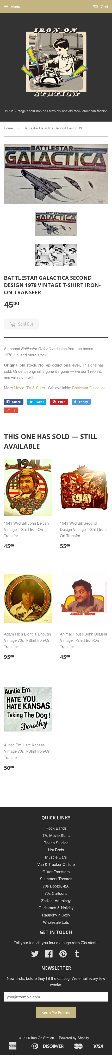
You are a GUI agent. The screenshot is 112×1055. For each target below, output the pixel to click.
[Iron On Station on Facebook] (49, 955)
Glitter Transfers (56, 871)
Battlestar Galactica (88, 387)
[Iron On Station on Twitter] (35, 955)
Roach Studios (56, 842)
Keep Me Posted (56, 1012)
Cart (104, 6)
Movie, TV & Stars (29, 387)
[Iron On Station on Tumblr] (77, 955)
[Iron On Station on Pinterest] (63, 955)
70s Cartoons (56, 893)
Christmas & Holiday (56, 907)
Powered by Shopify (74, 1037)
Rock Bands (56, 828)
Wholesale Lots (56, 922)
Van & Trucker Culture (56, 864)
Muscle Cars (56, 857)
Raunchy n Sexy (56, 915)
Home (8, 127)
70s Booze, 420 (56, 886)
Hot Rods (56, 849)
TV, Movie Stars (56, 835)
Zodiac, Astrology (56, 900)
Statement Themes (56, 878)
